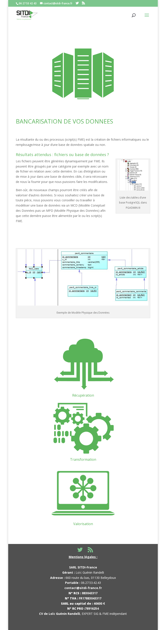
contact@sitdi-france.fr (83, 588)
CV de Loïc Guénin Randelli (59, 614)
